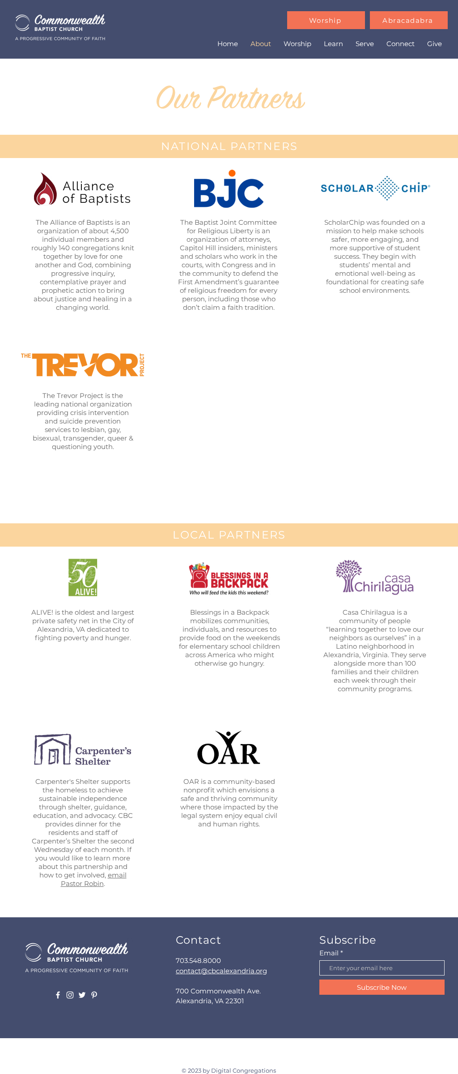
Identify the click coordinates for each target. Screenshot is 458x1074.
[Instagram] (70, 995)
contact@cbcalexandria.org (221, 971)
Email (329, 953)
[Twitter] (82, 995)
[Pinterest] (94, 995)
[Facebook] (58, 995)
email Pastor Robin (94, 879)
